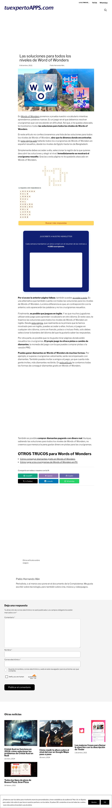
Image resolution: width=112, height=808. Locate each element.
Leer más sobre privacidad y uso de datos (17, 805)
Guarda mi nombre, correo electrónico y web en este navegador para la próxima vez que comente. (43, 670)
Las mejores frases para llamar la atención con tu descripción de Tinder (90, 747)
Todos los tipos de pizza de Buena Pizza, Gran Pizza (17, 781)
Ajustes (94, 802)
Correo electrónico (12, 659)
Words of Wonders (30, 116)
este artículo (66, 362)
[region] (56, 801)
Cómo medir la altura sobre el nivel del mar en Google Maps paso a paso (54, 752)
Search (105, 10)
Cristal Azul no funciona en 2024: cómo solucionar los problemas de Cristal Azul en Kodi (18, 752)
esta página (37, 323)
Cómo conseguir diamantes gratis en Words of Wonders (47, 459)
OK (105, 802)
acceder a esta (80, 297)
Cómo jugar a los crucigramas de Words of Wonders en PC (49, 462)
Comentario (9, 617)
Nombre (8, 650)
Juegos (25, 563)
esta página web (29, 141)
